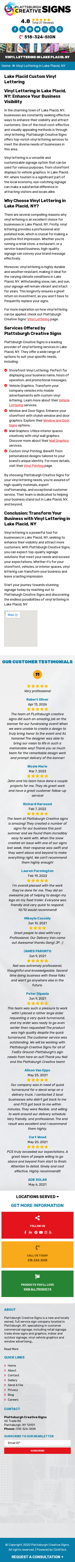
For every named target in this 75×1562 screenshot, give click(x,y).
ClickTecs (60, 1549)
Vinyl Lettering (38, 319)
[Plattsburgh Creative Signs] (37, 4)
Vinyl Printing (34, 466)
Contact (13, 1375)
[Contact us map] (37, 1493)
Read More (11, 1349)
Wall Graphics (59, 441)
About (12, 1370)
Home (12, 1365)
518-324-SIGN (40, 36)
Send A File (15, 1385)
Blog (11, 1395)
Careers (13, 1399)
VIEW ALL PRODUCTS (37, 1289)
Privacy (13, 1390)
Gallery (12, 1380)
